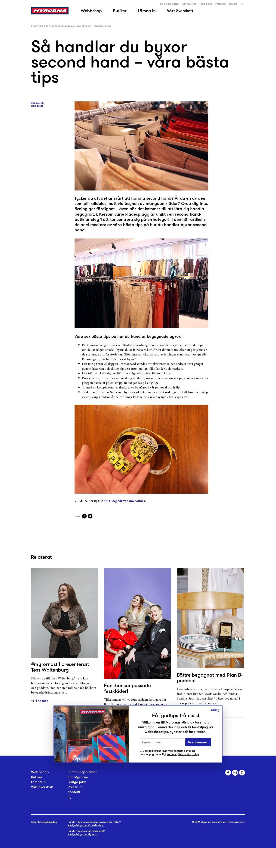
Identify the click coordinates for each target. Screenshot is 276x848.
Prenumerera (198, 742)
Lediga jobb (205, 4)
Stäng (215, 710)
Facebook (84, 516)
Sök (242, 4)
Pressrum (220, 4)
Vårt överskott (180, 11)
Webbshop (91, 11)
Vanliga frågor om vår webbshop (86, 825)
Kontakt (233, 4)
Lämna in (147, 11)
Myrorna (50, 10)
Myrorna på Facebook (228, 773)
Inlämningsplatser (169, 4)
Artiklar (43, 26)
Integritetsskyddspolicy (44, 822)
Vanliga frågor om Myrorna (82, 834)
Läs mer (42, 701)
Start (34, 26)
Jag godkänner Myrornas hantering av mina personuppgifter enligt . (170, 752)
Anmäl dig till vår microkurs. (123, 501)
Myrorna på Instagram (235, 773)
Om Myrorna (189, 4)
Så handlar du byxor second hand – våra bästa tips (81, 26)
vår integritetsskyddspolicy (183, 754)
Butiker (120, 11)
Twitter (90, 516)
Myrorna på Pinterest (242, 773)
